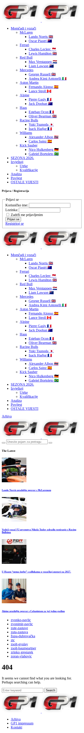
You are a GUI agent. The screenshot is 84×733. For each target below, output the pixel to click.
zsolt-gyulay (19, 644)
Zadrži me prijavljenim (27, 215)
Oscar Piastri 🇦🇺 (40, 41)
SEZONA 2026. (22, 158)
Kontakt (16, 727)
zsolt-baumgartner (23, 648)
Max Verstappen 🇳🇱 (43, 62)
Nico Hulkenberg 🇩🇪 (44, 149)
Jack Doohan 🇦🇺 (41, 104)
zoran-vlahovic (21, 656)
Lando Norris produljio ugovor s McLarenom (26, 490)
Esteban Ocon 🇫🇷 (41, 112)
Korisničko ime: (17, 205)
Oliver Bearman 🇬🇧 (43, 116)
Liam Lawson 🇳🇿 (41, 66)
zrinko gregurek (22, 652)
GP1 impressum (22, 723)
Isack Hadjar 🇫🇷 (40, 129)
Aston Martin (29, 82)
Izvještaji (17, 162)
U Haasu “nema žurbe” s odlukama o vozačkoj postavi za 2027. (36, 571)
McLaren (26, 32)
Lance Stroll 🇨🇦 (40, 91)
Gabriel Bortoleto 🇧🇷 (44, 154)
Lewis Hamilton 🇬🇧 (43, 53)
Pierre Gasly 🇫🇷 (40, 99)
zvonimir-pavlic (22, 624)
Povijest (16, 178)
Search (50, 690)
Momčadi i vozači (23, 28)
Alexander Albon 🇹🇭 (43, 137)
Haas (23, 108)
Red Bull (26, 57)
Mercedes (26, 70)
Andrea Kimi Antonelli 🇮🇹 (48, 78)
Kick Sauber (28, 145)
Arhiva (7, 416)
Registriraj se (14, 223)
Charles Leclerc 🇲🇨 (42, 49)
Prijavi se (13, 219)
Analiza (16, 174)
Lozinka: (12, 210)
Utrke (24, 166)
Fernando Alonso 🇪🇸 (43, 87)
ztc (13, 640)
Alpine (24, 95)
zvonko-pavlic (21, 620)
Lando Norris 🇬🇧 (41, 37)
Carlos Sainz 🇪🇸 (40, 141)
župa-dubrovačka (23, 636)
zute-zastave (19, 628)
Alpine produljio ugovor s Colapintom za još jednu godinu (33, 611)
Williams (26, 133)
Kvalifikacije (29, 170)
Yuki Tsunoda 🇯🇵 (41, 124)
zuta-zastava (19, 632)
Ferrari (24, 45)
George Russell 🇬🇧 (42, 74)
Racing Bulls (29, 120)
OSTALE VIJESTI (24, 182)
